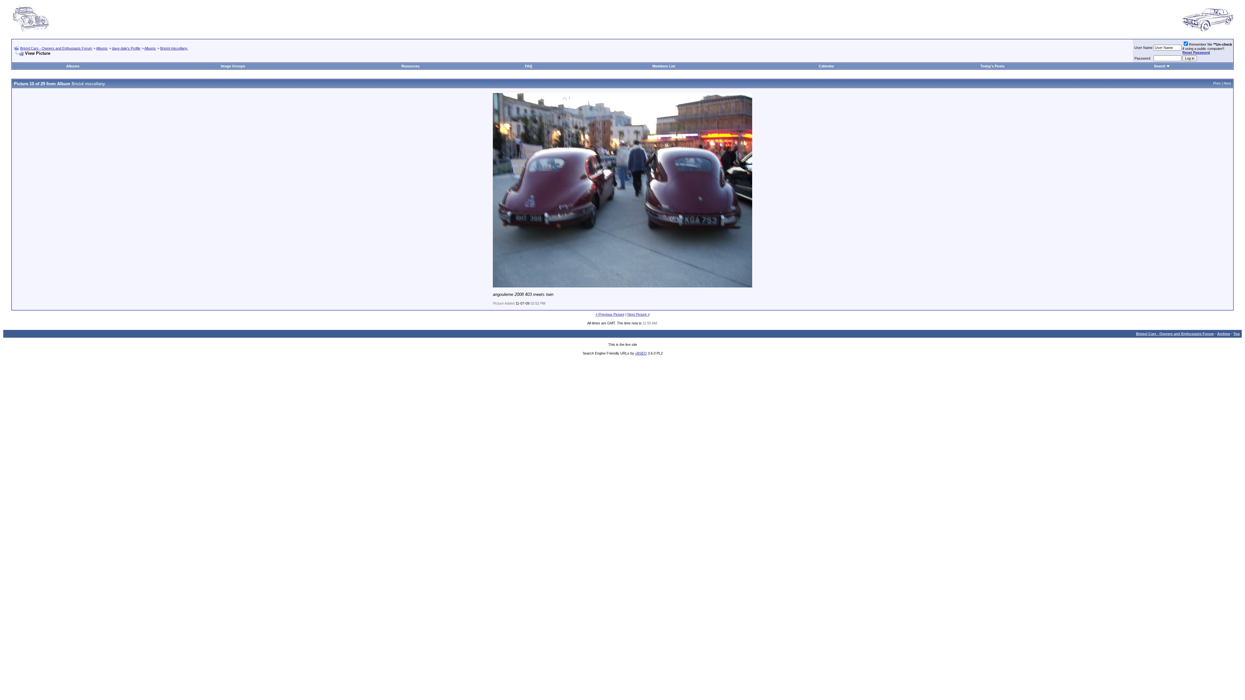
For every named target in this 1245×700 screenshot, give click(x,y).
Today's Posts (992, 66)
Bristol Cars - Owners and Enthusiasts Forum (56, 48)
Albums (102, 48)
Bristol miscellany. (174, 48)
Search (1160, 66)
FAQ (528, 66)
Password (1142, 58)
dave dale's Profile (126, 48)
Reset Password (1196, 52)
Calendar (826, 66)
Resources (410, 66)
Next (1227, 83)
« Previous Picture (610, 314)
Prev (1217, 83)
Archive (1223, 334)
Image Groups (233, 66)
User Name (1143, 48)
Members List (663, 66)
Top (1236, 334)
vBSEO (641, 353)
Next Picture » (638, 314)
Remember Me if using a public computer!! (1207, 48)
